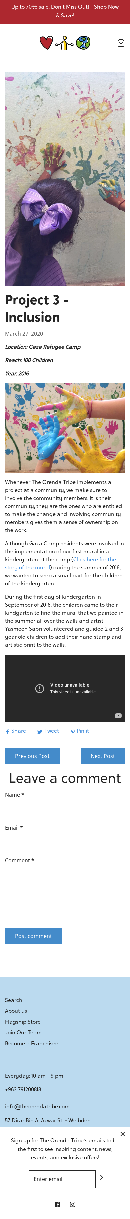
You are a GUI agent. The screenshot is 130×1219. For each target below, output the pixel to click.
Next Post (103, 756)
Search (13, 1000)
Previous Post (32, 756)
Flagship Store (23, 1022)
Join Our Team (23, 1033)
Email (14, 827)
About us (16, 1011)
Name (14, 794)
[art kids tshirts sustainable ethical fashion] (65, 428)
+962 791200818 (23, 1090)
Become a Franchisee (31, 1044)
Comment (19, 860)
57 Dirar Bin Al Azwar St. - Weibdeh (48, 1121)
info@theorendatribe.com (37, 1107)
